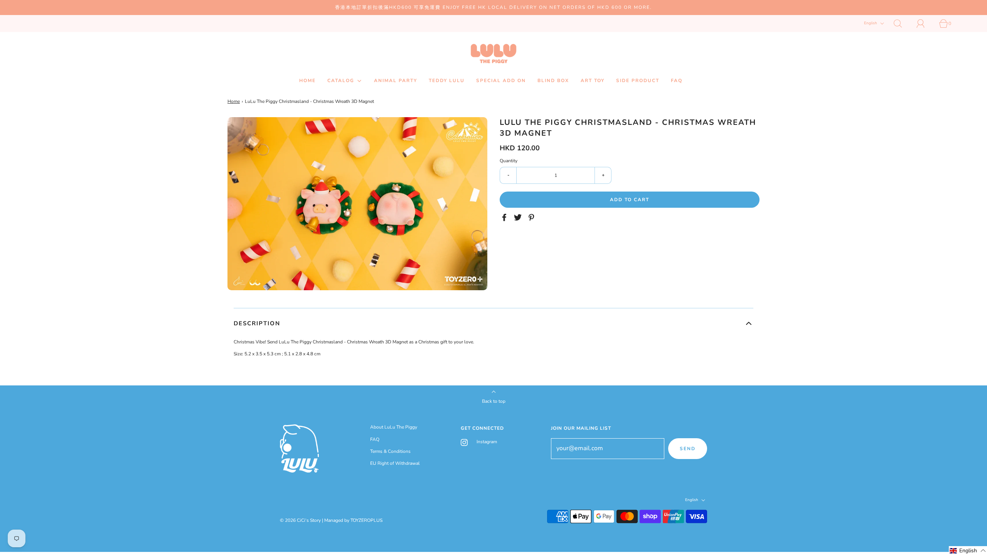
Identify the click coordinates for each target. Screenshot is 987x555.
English (871, 23)
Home (307, 80)
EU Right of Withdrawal (395, 463)
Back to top (493, 401)
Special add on (501, 80)
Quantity (508, 161)
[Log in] (924, 23)
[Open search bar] (902, 23)
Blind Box (553, 80)
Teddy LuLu (447, 80)
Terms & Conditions (390, 451)
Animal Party (395, 80)
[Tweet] (519, 217)
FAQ (676, 80)
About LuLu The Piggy (393, 427)
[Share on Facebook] (505, 217)
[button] (493, 323)
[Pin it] (532, 217)
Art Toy (593, 80)
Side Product (637, 80)
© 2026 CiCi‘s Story (300, 520)
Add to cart (629, 200)
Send (688, 449)
